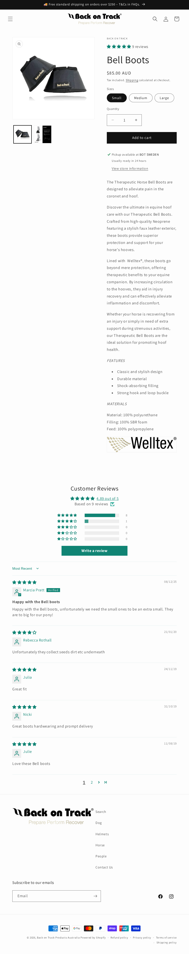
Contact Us (104, 867)
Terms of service (166, 937)
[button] (10, 19)
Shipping (132, 80)
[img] (24, 582)
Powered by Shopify (93, 937)
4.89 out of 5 (107, 498)
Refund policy (119, 937)
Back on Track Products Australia (58, 937)
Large (164, 98)
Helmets (102, 834)
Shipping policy (167, 942)
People (101, 856)
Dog (98, 822)
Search (100, 811)
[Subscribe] (95, 896)
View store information (130, 168)
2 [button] (92, 782)
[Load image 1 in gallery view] (23, 134)
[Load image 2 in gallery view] (43, 134)
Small (117, 98)
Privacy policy (142, 937)
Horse (100, 845)
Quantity (113, 109)
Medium (140, 98)
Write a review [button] (94, 550)
